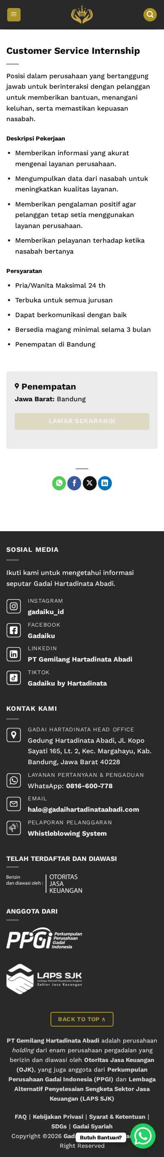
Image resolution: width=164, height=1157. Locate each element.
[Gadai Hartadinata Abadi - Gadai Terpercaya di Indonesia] (82, 14)
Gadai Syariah (93, 1126)
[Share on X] (90, 483)
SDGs (59, 1126)
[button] (14, 15)
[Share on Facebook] (74, 483)
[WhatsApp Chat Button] (143, 1136)
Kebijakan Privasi (58, 1116)
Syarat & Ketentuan (117, 1116)
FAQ (21, 1116)
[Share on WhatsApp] (59, 483)
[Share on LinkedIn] (105, 483)
